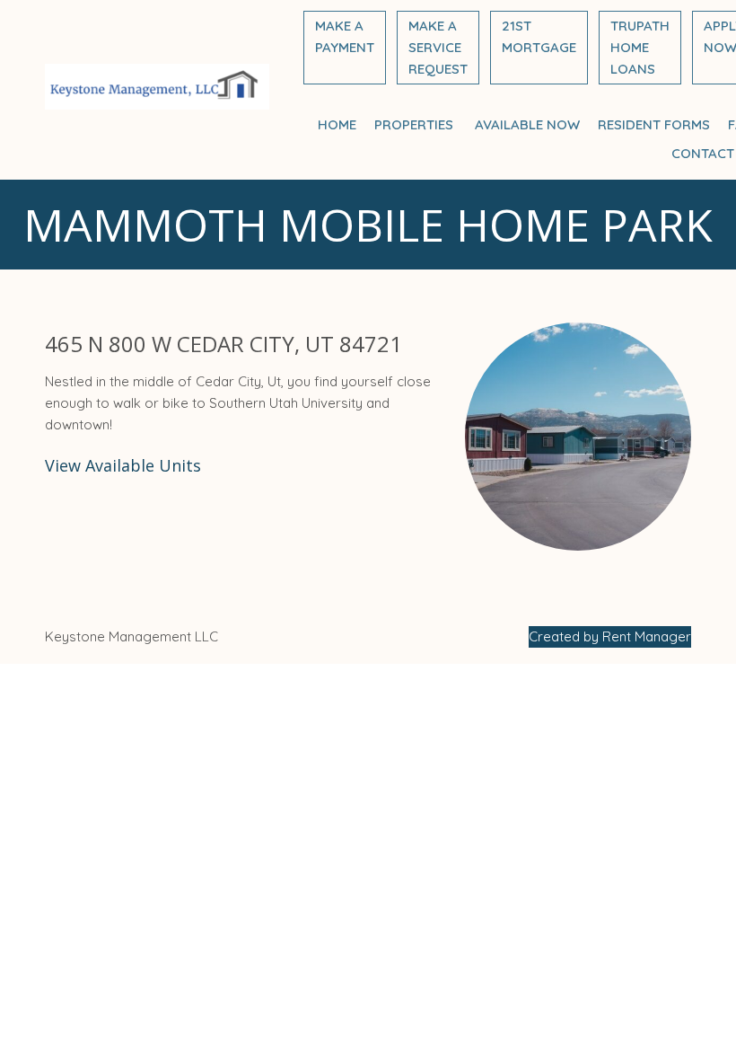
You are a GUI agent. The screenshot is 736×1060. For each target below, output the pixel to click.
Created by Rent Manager (610, 636)
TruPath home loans (640, 47)
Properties (415, 124)
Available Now (527, 124)
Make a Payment (344, 36)
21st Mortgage (539, 36)
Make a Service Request (438, 47)
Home (337, 124)
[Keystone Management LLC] (157, 90)
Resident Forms (654, 124)
